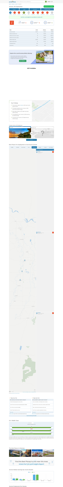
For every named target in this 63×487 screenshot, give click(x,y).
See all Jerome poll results (31, 415)
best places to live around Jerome (15, 393)
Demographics (35, 9)
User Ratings (51, 147)
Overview (14, 9)
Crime (29, 147)
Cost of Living (23, 147)
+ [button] (34, 390)
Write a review (11, 413)
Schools (45, 147)
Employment (34, 147)
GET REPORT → (23, 60)
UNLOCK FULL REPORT (49, 6)
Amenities (17, 147)
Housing (40, 147)
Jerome (22, 105)
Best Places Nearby (47, 9)
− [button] (34, 391)
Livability (48, 1)
